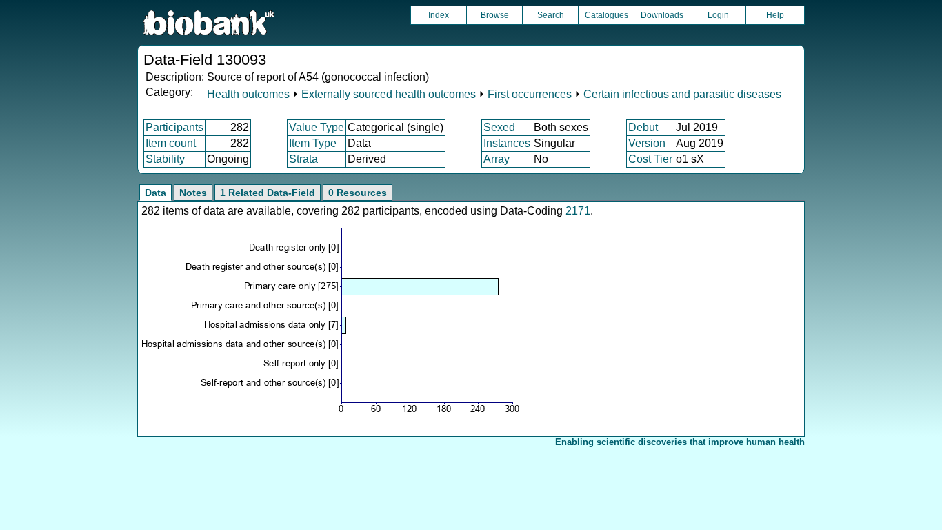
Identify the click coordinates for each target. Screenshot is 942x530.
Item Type (313, 143)
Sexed (499, 127)
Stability (165, 159)
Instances (506, 143)
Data (155, 192)
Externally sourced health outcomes (388, 94)
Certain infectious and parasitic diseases (682, 94)
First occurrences (530, 94)
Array (496, 159)
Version (646, 143)
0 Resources (357, 192)
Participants (174, 127)
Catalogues (606, 15)
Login (718, 15)
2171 (577, 211)
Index (438, 15)
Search (550, 15)
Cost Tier (650, 159)
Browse (495, 15)
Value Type (316, 127)
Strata (303, 159)
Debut (643, 127)
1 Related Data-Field (267, 192)
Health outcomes (248, 94)
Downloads (662, 15)
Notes (193, 192)
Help (775, 15)
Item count (171, 143)
